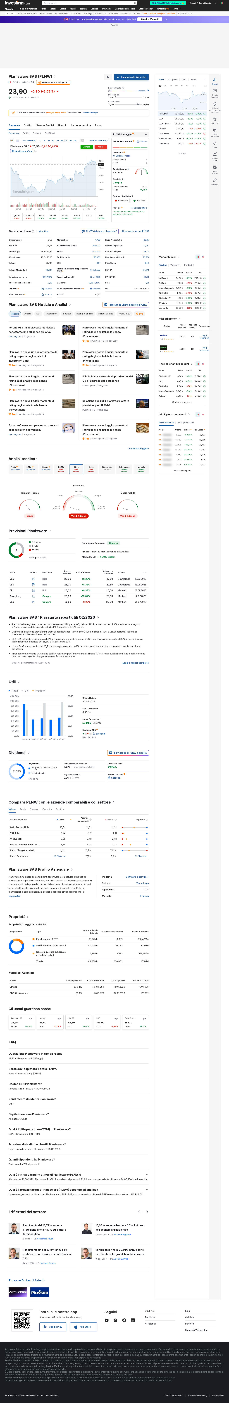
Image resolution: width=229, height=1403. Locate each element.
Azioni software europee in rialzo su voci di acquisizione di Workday (34, 427)
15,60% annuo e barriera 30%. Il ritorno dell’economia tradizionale (119, 1227)
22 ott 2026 (95, 277)
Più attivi (163, 265)
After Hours (76, 13)
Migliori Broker (168, 318)
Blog (187, 1311)
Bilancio (62, 125)
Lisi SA (71, 1018)
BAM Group (130, 1018)
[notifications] (216, 2)
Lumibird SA (16, 1018)
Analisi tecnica (22, 459)
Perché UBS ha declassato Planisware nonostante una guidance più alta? (32, 329)
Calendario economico (125, 9)
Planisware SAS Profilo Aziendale (39, 869)
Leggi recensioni (204, 336)
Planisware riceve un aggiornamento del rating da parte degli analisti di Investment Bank (33, 356)
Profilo (26, 133)
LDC (98, 1018)
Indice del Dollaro (167, 139)
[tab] (16, 469)
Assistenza (150, 1323)
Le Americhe (125, 13)
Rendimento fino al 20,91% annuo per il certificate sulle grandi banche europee (120, 1252)
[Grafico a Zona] (17, 140)
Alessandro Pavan (45, 1239)
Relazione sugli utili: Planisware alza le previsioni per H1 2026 (105, 403)
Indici (161, 79)
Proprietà (37, 133)
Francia (144, 896)
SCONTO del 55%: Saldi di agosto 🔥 (168, 3)
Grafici (28, 125)
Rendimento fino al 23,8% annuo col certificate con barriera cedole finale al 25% (47, 1254)
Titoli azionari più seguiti (174, 363)
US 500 (162, 129)
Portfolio (189, 1323)
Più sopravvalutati (185, 422)
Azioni (10, 13)
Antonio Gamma (48, 1263)
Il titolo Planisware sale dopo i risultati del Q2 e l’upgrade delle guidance (107, 378)
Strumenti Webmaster (196, 1330)
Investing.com (15, 336)
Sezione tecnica (81, 125)
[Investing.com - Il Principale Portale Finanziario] (17, 3)
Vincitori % (175, 265)
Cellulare (189, 1317)
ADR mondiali (101, 13)
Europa (137, 13)
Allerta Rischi (218, 1395)
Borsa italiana (46, 13)
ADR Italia (113, 13)
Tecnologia (142, 883)
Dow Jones (164, 134)
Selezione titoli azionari (28, 13)
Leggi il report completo (135, 662)
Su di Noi (149, 1311)
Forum (98, 125)
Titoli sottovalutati (185, 13)
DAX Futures (165, 124)
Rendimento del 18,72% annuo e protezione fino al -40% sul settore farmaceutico (44, 1230)
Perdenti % (189, 265)
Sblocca (141, 91)
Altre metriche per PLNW (135, 231)
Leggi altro (14, 896)
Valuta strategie (90, 113)
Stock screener (146, 9)
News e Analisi (45, 125)
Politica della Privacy (197, 1395)
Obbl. (184, 79)
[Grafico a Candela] (11, 140)
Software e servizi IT (137, 876)
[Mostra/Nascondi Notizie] (82, 140)
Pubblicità (150, 1317)
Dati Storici (50, 133)
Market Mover (167, 257)
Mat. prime (173, 79)
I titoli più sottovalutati (172, 414)
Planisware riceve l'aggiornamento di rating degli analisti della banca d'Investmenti (105, 332)
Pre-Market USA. (62, 13)
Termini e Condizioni (173, 1395)
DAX (161, 119)
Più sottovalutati (166, 422)
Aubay (42, 1018)
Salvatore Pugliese (122, 1234)
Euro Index (164, 144)
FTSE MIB (163, 114)
